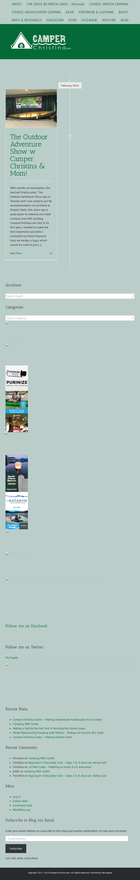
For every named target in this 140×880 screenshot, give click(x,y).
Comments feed (22, 805)
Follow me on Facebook (26, 625)
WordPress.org (21, 809)
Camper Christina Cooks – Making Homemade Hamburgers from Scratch (57, 719)
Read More (16, 253)
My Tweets (11, 657)
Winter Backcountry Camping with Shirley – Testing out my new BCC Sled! (58, 732)
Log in (16, 796)
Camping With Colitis (26, 724)
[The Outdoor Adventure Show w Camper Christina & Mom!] (31, 108)
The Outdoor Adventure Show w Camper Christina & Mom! (29, 155)
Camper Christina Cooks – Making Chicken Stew (42, 737)
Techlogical (107, 872)
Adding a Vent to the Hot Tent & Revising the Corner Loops (49, 728)
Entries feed (20, 801)
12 (50, 253)
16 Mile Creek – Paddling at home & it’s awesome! (59, 767)
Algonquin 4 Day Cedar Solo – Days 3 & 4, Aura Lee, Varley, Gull (67, 762)
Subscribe (16, 848)
